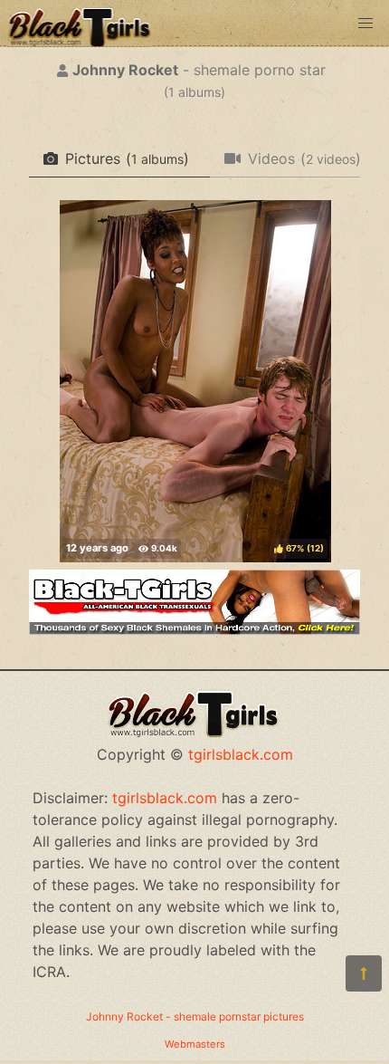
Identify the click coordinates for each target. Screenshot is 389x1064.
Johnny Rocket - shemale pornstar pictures (195, 1016)
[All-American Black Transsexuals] (194, 629)
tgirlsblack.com (240, 754)
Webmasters (195, 1044)
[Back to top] (364, 973)
